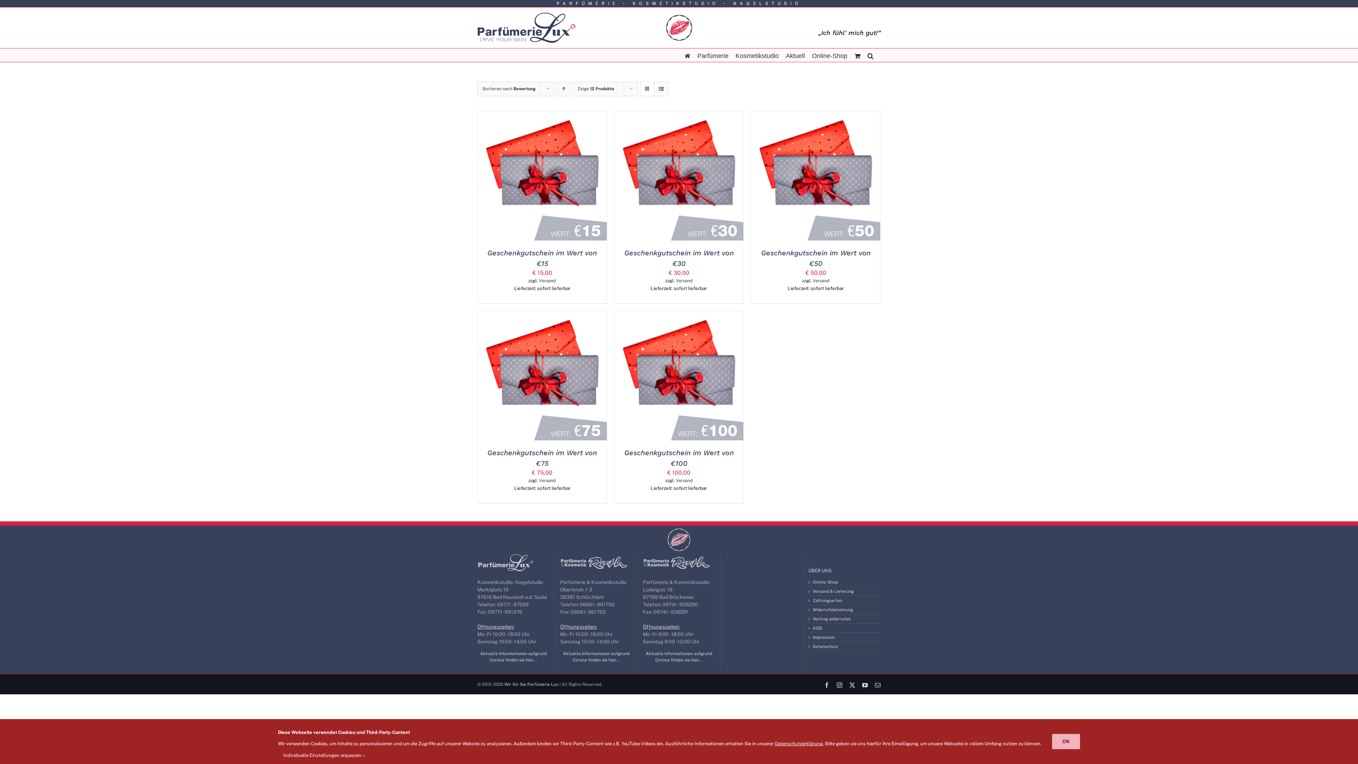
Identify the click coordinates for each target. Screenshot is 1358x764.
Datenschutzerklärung (799, 743)
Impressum (823, 637)
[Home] (687, 55)
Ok (1066, 741)
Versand (547, 280)
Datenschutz (825, 646)
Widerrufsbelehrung (833, 609)
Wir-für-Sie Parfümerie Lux (531, 684)
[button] (870, 55)
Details (575, 177)
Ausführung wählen (527, 177)
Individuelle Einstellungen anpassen (322, 755)
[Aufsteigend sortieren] (563, 89)
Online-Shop (825, 582)
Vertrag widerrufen (832, 619)
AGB (817, 628)
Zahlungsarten (827, 600)
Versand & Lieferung (833, 591)
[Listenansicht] (661, 89)
